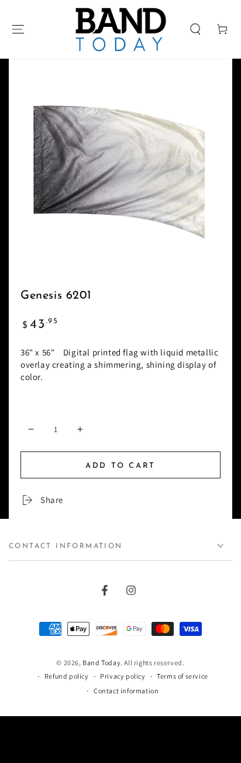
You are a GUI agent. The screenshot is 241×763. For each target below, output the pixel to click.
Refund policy (66, 676)
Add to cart (120, 466)
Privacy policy (122, 676)
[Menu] (18, 29)
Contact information (126, 690)
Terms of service (182, 676)
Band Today (101, 662)
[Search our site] (195, 29)
